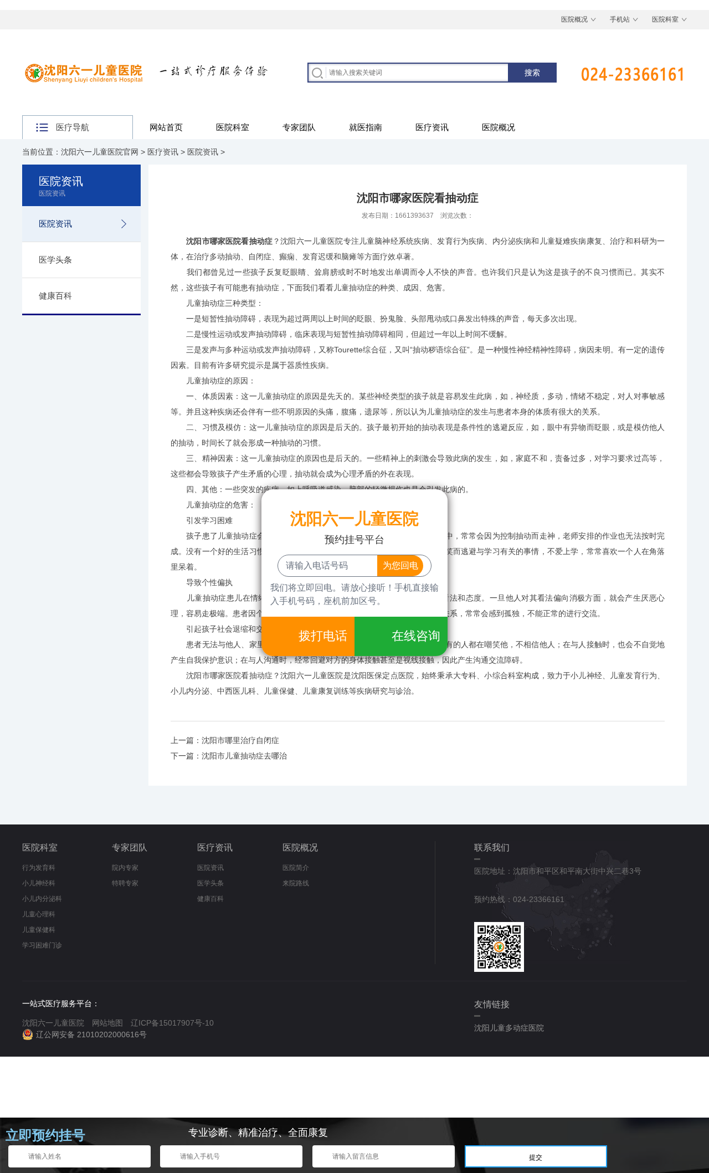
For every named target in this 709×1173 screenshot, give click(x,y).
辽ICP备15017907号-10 (172, 1022)
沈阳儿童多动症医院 (509, 1027)
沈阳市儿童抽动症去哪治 (244, 755)
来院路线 (295, 883)
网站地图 (107, 1022)
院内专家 (125, 868)
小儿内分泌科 (42, 899)
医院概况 (574, 19)
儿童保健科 (38, 930)
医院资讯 (202, 151)
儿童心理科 (38, 914)
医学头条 (55, 259)
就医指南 (365, 127)
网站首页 (166, 127)
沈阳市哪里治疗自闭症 (240, 740)
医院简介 (295, 868)
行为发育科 (38, 868)
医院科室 (665, 19)
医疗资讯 (432, 127)
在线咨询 (416, 636)
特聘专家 (125, 883)
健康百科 (55, 295)
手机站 (620, 19)
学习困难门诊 (42, 945)
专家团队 (299, 127)
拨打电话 (323, 636)
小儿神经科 (38, 883)
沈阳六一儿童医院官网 (99, 151)
